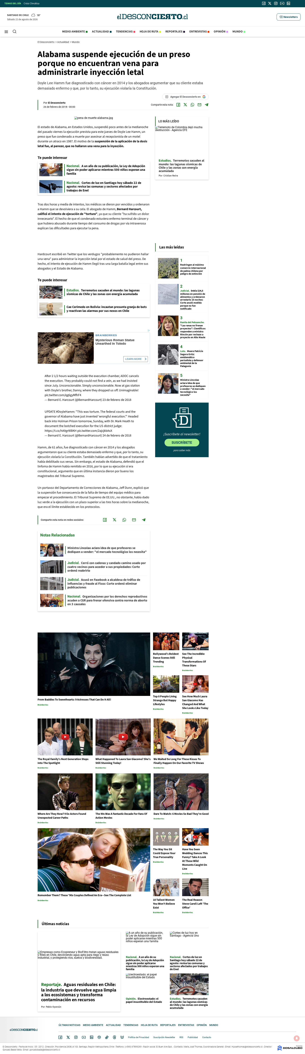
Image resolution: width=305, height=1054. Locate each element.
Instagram (75, 1037)
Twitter (68, 1037)
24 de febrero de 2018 (117, 435)
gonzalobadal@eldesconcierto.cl (44, 1050)
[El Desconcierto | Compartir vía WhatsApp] (192, 105)
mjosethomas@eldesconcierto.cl (247, 1047)
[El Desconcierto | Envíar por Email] (199, 105)
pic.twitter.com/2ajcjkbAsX (94, 431)
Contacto (206, 1037)
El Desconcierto (46, 42)
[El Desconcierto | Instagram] (275, 3)
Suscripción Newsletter (164, 1037)
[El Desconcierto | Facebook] (263, 3)
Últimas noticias (69, 1025)
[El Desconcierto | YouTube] (282, 3)
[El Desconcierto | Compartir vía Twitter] (185, 105)
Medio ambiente (73, 31)
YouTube (83, 1037)
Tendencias (124, 31)
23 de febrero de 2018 (117, 400)
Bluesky (122, 1037)
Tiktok (106, 1037)
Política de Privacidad (138, 1037)
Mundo (237, 31)
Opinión (219, 31)
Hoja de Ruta (149, 31)
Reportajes (173, 31)
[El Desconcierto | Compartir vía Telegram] (206, 105)
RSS (181, 1037)
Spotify (99, 1037)
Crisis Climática (31, 3)
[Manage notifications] (297, 1038)
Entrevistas (198, 31)
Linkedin (91, 1037)
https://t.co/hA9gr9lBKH (61, 431)
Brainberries (106, 335)
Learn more (133, 359)
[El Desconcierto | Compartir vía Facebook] (178, 105)
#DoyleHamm (65, 411)
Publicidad (193, 1037)
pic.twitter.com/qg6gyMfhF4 (63, 395)
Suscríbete (182, 442)
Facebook (60, 1037)
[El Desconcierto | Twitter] (270, 3)
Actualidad (100, 31)
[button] (289, 16)
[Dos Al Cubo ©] (290, 1049)
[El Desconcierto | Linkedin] (288, 3)
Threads (114, 1037)
